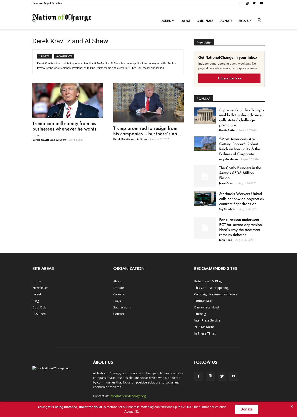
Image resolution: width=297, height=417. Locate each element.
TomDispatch (203, 301)
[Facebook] (240, 3)
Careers (118, 294)
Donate (225, 21)
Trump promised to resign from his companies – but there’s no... (147, 130)
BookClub (39, 307)
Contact (118, 314)
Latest (185, 21)
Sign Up (245, 21)
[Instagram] (247, 3)
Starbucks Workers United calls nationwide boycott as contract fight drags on (241, 198)
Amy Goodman (228, 159)
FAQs (117, 301)
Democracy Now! (206, 307)
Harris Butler (227, 130)
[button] (259, 20)
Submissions (122, 307)
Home (36, 281)
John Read (225, 239)
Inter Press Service (207, 320)
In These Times (205, 333)
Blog (35, 301)
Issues (166, 21)
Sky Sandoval (227, 209)
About (117, 281)
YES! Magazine (204, 327)
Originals (205, 21)
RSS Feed (39, 314)
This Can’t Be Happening (211, 288)
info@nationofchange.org (128, 396)
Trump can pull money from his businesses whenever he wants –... (64, 128)
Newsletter (40, 288)
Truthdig (200, 314)
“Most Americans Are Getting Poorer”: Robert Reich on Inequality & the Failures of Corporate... (239, 146)
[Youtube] (261, 3)
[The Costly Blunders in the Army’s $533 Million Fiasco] (205, 176)
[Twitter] (254, 3)
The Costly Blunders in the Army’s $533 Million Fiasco (240, 172)
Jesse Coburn (227, 183)
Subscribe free (229, 78)
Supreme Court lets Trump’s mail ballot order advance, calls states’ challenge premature (241, 117)
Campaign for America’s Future (216, 294)
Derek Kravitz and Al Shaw (49, 139)
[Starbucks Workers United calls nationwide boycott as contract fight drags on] (205, 198)
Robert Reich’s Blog (208, 281)
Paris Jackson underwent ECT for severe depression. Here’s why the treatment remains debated (241, 227)
